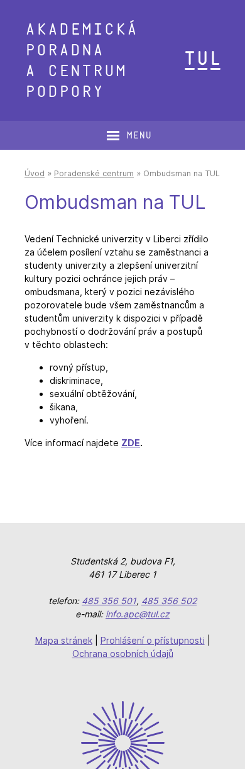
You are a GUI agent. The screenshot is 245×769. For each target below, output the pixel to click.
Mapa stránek (63, 640)
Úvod (34, 173)
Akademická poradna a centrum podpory (81, 60)
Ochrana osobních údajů (122, 653)
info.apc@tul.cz (138, 614)
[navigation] (129, 135)
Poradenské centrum (94, 173)
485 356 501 (109, 600)
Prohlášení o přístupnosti (153, 640)
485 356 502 (169, 600)
